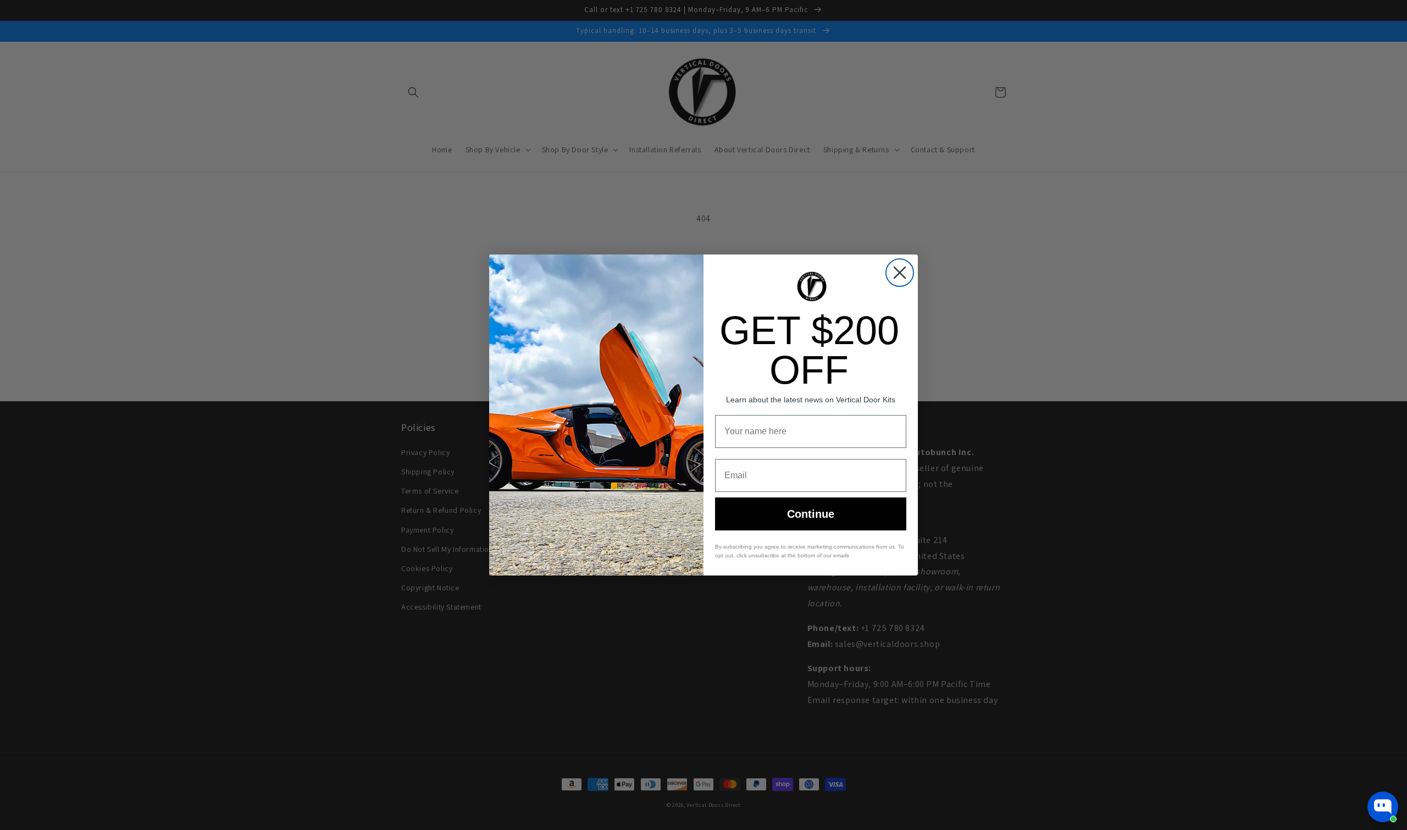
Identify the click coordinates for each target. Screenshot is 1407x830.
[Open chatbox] (1382, 807)
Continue (810, 514)
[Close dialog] (899, 272)
